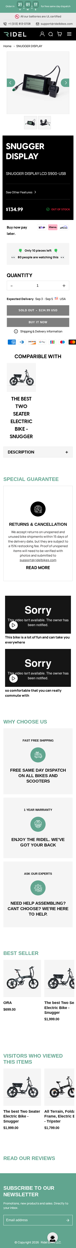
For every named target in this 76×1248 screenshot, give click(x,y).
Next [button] (65, 83)
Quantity (19, 275)
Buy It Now (38, 322)
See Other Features (19, 192)
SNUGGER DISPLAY (29, 46)
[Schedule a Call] (52, 1239)
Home (7, 46)
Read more (38, 567)
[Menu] (68, 34)
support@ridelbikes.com (57, 24)
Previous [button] (11, 83)
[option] (38, 83)
